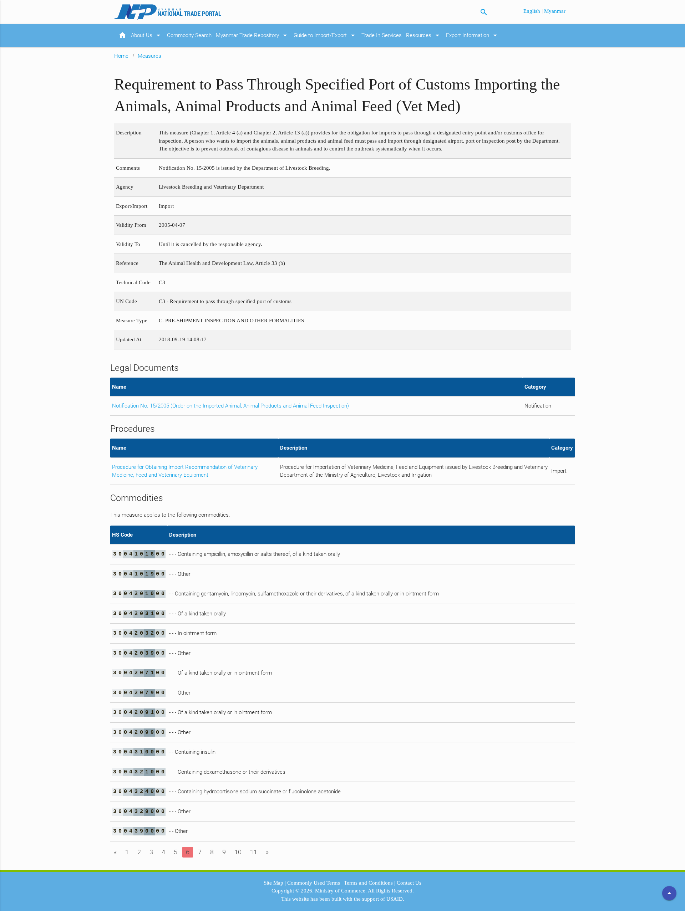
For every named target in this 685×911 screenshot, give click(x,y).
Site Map (273, 883)
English (532, 11)
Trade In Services (381, 35)
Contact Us (409, 883)
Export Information (472, 35)
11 (253, 852)
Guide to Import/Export (325, 35)
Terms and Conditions (368, 883)
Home (121, 56)
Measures (149, 56)
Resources (424, 35)
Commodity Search (189, 35)
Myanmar (554, 11)
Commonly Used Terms (313, 883)
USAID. (395, 899)
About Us (147, 35)
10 (238, 852)
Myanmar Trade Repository (252, 35)
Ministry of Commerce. (341, 891)
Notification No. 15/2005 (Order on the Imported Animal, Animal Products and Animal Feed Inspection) (230, 406)
